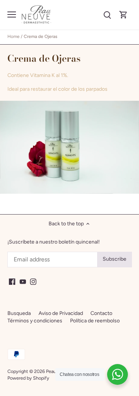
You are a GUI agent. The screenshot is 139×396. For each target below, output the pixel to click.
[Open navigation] (11, 14)
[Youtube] (23, 281)
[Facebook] (12, 281)
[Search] (107, 14)
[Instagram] (33, 281)
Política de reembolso (95, 321)
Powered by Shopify (28, 378)
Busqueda (19, 313)
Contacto (101, 313)
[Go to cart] (123, 14)
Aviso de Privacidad (61, 313)
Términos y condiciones (34, 321)
